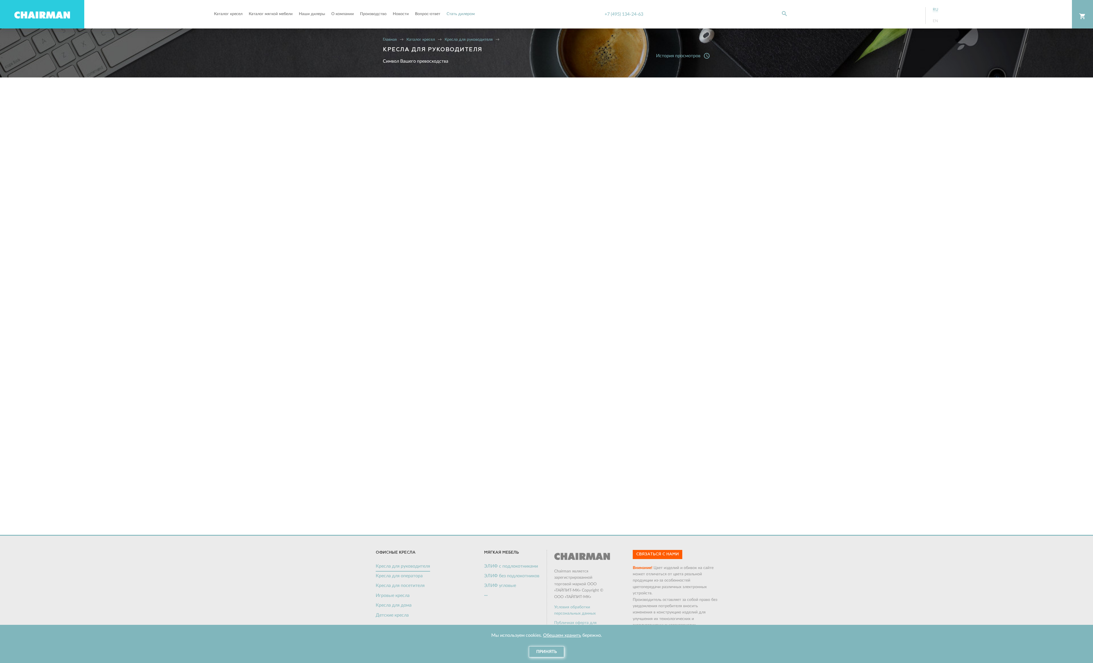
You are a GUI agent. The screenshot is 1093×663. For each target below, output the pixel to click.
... (486, 594)
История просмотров (683, 55)
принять (546, 652)
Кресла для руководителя (469, 40)
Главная (390, 40)
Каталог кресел (420, 40)
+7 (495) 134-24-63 (624, 14)
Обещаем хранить (562, 635)
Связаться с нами (657, 554)
